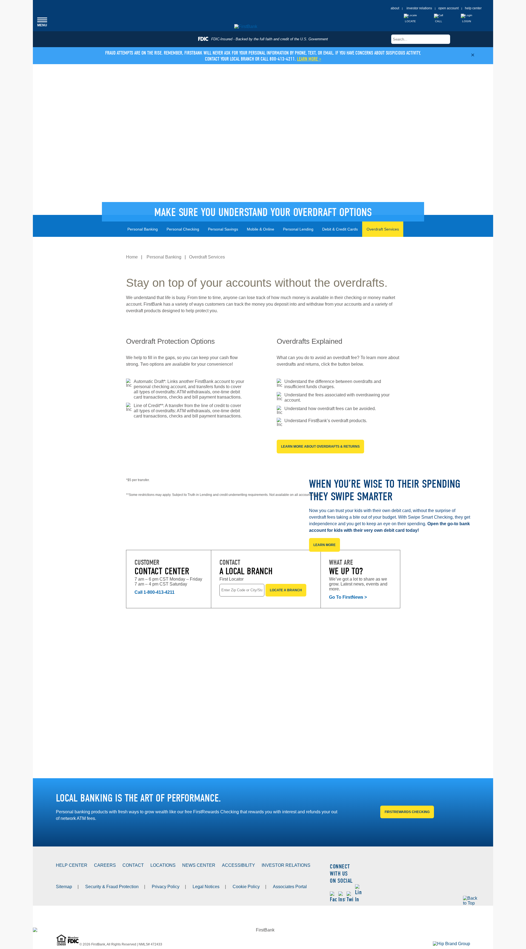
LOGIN (466, 21)
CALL (438, 21)
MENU (42, 21)
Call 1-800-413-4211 (155, 592)
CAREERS (105, 865)
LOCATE (410, 21)
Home (132, 257)
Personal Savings (223, 229)
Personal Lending (298, 229)
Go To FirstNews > (348, 597)
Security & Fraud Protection (112, 886)
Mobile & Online (260, 229)
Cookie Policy (246, 886)
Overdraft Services (383, 229)
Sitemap (64, 886)
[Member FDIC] (73, 944)
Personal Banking (142, 229)
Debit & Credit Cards (340, 229)
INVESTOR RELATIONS (286, 865)
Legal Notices (206, 886)
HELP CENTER (71, 865)
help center (473, 8)
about (395, 8)
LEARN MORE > (309, 59)
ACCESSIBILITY (238, 865)
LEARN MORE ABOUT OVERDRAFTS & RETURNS (320, 446)
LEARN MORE (324, 545)
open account (448, 8)
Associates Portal (290, 886)
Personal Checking (183, 229)
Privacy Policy (165, 886)
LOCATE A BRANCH (286, 590)
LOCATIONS (163, 865)
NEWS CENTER (198, 865)
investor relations (419, 8)
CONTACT (133, 865)
